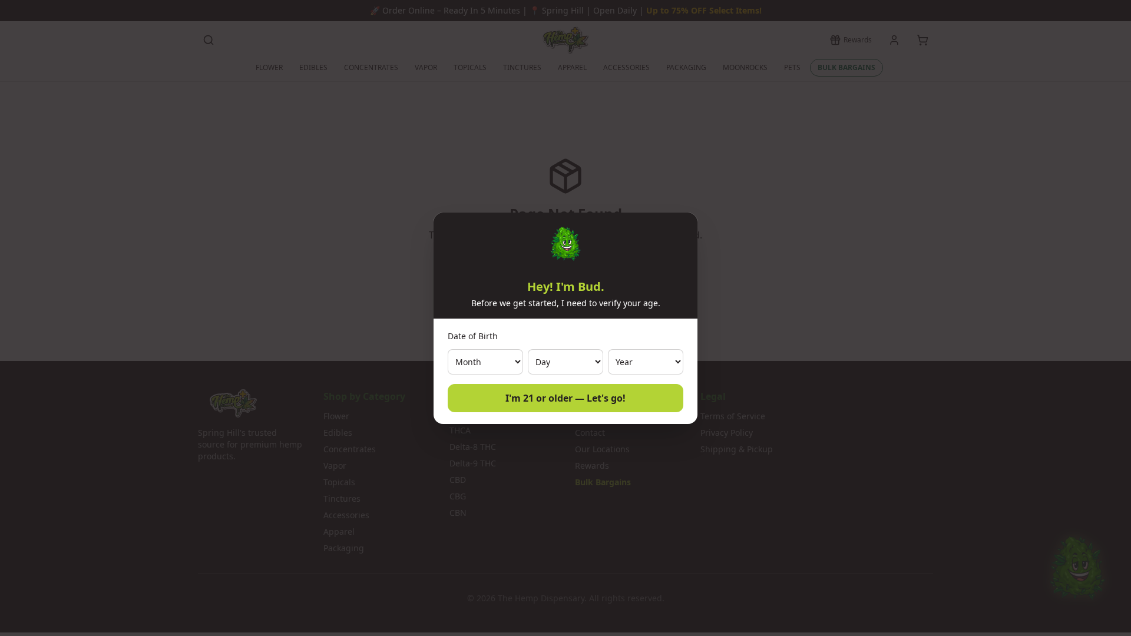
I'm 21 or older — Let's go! (565, 398)
